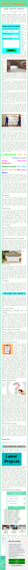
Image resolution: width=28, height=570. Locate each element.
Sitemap (2, 556)
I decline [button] (17, 562)
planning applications (21, 360)
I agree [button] (16, 560)
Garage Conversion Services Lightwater (11, 489)
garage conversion (20, 435)
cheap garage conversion (20, 363)
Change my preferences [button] (16, 565)
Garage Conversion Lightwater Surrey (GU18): (14, 14)
